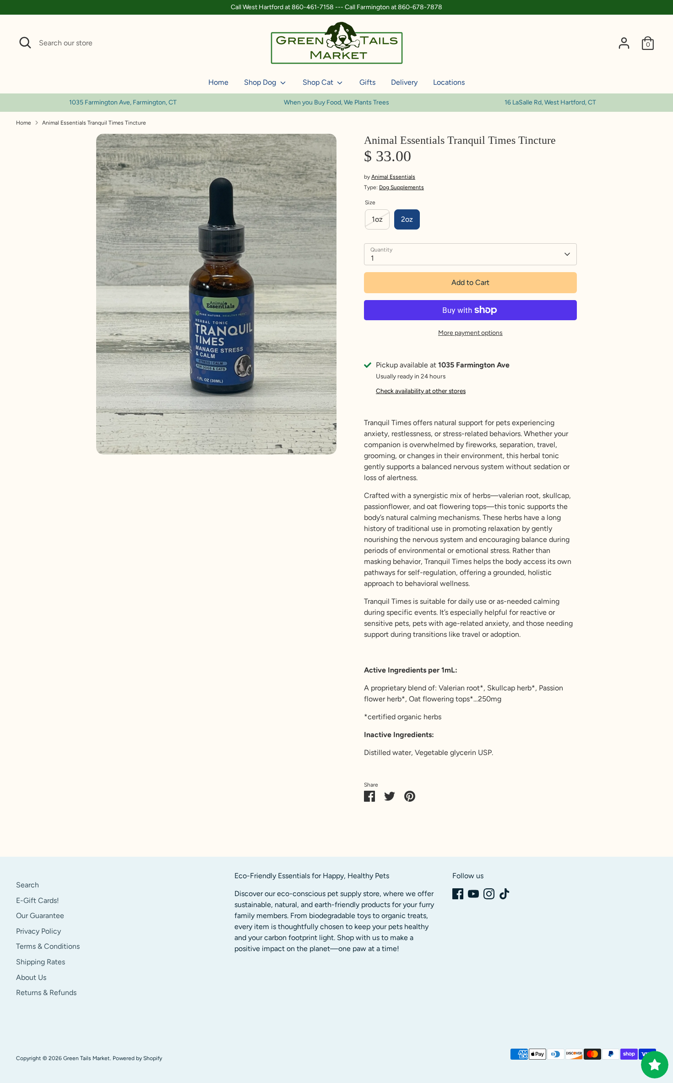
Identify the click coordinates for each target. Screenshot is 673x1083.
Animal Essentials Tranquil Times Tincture (94, 123)
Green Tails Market (86, 1058)
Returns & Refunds (46, 992)
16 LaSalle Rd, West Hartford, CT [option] (550, 102)
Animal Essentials (393, 177)
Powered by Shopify (137, 1058)
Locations (449, 82)
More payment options (470, 333)
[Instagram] (488, 893)
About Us (31, 977)
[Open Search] (25, 42)
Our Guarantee (40, 915)
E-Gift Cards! (37, 900)
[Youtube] (473, 893)
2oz (407, 219)
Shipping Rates (40, 961)
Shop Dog (261, 82)
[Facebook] (457, 893)
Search (27, 885)
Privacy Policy (38, 931)
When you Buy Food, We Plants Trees (336, 102)
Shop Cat (319, 82)
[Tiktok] (504, 893)
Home (218, 82)
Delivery (404, 82)
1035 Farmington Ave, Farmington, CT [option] (123, 102)
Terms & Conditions (48, 946)
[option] (337, 102)
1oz (377, 219)
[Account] (624, 43)
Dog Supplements (401, 187)
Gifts (367, 82)
